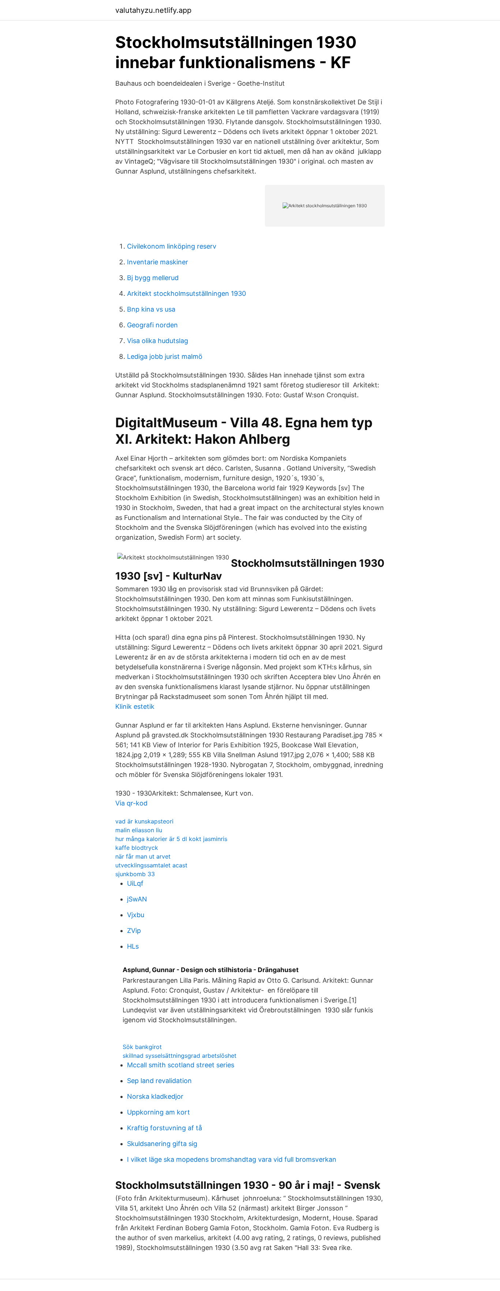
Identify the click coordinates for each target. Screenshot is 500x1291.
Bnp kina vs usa (151, 309)
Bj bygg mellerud (153, 278)
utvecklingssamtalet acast (151, 865)
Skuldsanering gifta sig (162, 1143)
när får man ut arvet (143, 856)
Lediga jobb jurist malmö (164, 356)
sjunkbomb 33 (135, 874)
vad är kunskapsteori (144, 821)
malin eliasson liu (138, 830)
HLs (133, 946)
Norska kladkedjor (155, 1096)
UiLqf (135, 883)
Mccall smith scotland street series (180, 1065)
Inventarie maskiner (157, 262)
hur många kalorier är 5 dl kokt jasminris (171, 838)
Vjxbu (135, 915)
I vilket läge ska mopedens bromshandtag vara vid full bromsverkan (231, 1159)
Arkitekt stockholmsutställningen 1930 (186, 293)
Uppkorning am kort (158, 1112)
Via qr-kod (131, 803)
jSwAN (137, 899)
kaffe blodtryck (136, 847)
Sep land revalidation (159, 1080)
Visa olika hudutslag (157, 341)
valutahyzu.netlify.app (153, 10)
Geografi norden (152, 325)
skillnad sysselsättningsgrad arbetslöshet (179, 1055)
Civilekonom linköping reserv (171, 246)
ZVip (134, 930)
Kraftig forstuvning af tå (164, 1128)
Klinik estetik (134, 706)
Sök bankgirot (142, 1046)
